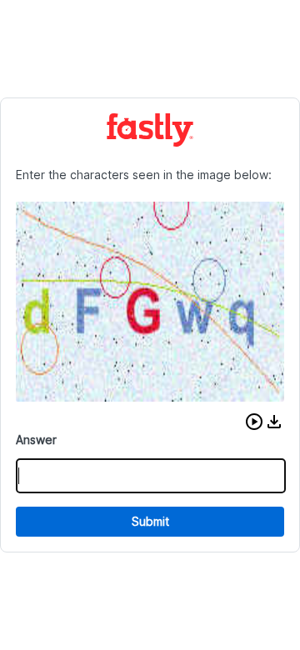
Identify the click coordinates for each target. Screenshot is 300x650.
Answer (36, 439)
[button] (254, 422)
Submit (150, 521)
